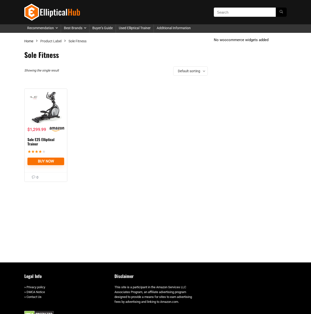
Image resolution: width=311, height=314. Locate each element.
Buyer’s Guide (102, 28)
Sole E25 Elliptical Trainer (40, 141)
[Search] (281, 12)
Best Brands (73, 28)
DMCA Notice (35, 292)
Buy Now (46, 161)
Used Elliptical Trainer (135, 28)
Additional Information (174, 28)
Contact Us (34, 297)
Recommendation (40, 28)
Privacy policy (35, 287)
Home (28, 41)
